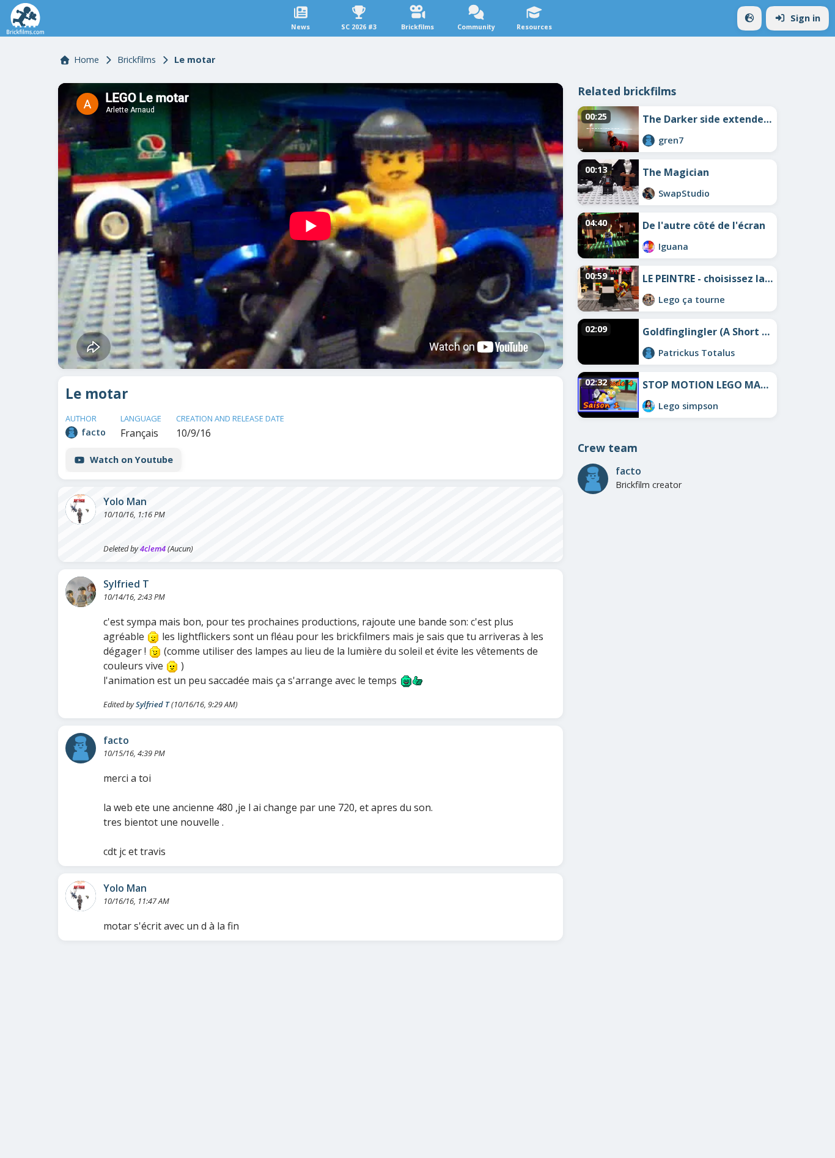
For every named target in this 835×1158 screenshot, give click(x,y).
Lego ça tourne (691, 299)
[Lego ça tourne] (648, 300)
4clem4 (153, 548)
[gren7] (648, 140)
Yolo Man (125, 501)
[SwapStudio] (648, 194)
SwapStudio (684, 193)
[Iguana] (648, 247)
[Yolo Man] (80, 509)
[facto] (71, 432)
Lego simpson (688, 406)
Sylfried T (126, 584)
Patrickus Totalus (696, 353)
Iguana (673, 246)
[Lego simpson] (648, 406)
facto (93, 432)
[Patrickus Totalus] (648, 353)
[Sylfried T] (80, 592)
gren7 (670, 140)
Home (86, 59)
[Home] (25, 18)
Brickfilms (136, 59)
